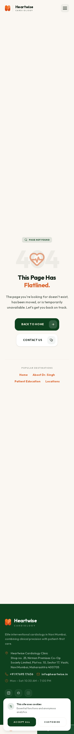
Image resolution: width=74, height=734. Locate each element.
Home (23, 375)
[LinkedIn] (8, 693)
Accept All (22, 722)
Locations (52, 381)
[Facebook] (18, 693)
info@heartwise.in (55, 674)
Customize (52, 722)
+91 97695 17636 (21, 674)
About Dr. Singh (44, 375)
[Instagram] (28, 693)
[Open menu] (65, 8)
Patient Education (27, 381)
